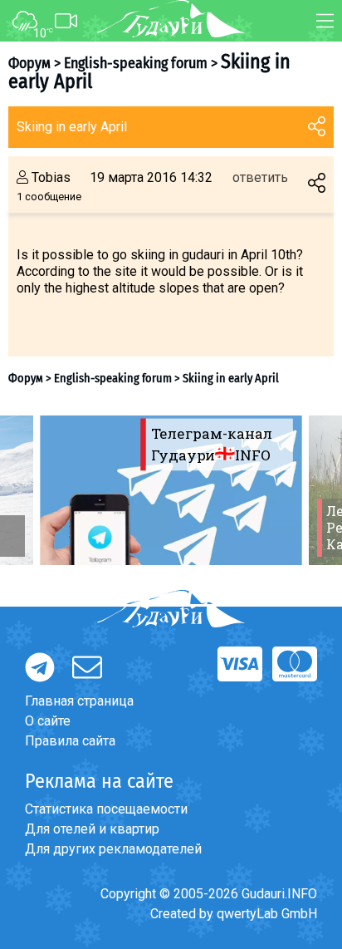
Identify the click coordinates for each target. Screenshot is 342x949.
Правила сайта (70, 741)
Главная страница (79, 701)
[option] (171, 490)
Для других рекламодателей (113, 849)
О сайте (48, 721)
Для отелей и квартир (92, 829)
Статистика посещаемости (106, 809)
